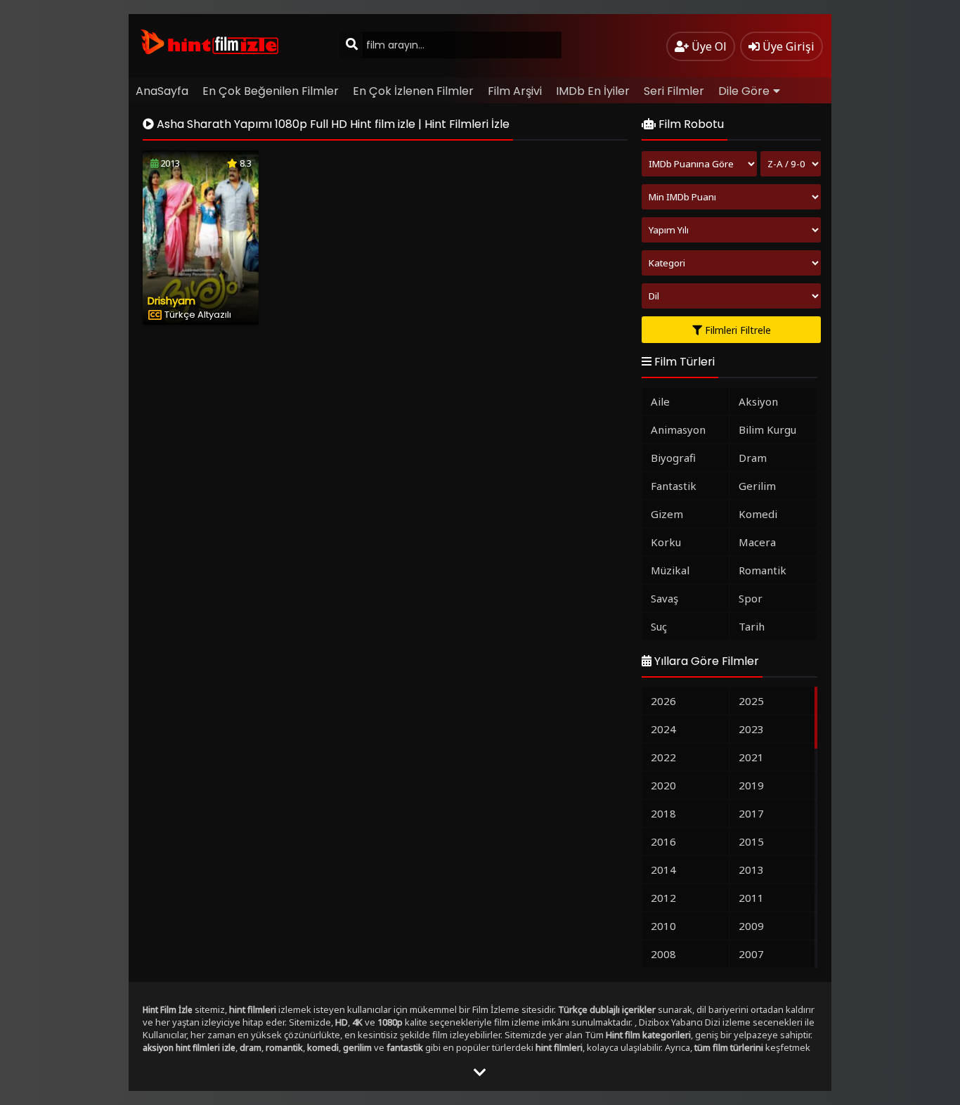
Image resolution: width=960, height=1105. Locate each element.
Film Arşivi (515, 91)
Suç (659, 626)
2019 (751, 785)
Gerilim (757, 486)
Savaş (664, 598)
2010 (663, 926)
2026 (663, 701)
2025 (751, 701)
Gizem (667, 514)
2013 (751, 869)
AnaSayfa (162, 91)
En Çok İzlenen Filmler (413, 91)
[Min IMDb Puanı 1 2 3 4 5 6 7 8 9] (731, 196)
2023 (751, 729)
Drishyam (171, 300)
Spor (751, 598)
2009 (751, 926)
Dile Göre (744, 91)
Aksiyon (758, 401)
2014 (663, 869)
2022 (663, 757)
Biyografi (673, 458)
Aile (660, 401)
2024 (663, 729)
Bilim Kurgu (767, 429)
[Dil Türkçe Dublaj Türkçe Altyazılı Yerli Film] (731, 296)
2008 (663, 954)
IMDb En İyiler (593, 91)
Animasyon (678, 429)
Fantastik (673, 486)
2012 (663, 898)
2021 (751, 757)
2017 (751, 813)
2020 (663, 785)
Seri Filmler (674, 91)
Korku (666, 542)
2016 (663, 841)
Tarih (752, 626)
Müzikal (670, 570)
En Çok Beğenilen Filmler (270, 91)
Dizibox (654, 1022)
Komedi (758, 514)
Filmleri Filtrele (736, 330)
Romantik (762, 570)
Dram (753, 458)
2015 (751, 841)
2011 (751, 898)
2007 (751, 954)
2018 (663, 813)
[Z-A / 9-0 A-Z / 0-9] (790, 163)
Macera (757, 542)
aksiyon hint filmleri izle (189, 1048)
